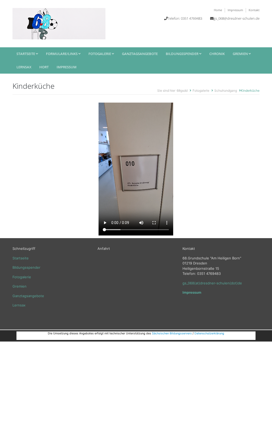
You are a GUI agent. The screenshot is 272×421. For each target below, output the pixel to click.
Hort (44, 67)
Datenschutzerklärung (209, 333)
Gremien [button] (241, 53)
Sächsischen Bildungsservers (172, 333)
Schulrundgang (225, 90)
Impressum (235, 10)
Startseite (20, 258)
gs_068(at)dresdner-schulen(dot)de (212, 283)
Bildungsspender (26, 267)
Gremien (19, 286)
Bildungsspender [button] (182, 53)
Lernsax (23, 67)
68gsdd (182, 90)
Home (218, 10)
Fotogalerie (100, 53)
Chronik (217, 53)
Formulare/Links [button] (62, 53)
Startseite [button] (26, 53)
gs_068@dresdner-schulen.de (237, 18)
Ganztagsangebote (140, 53)
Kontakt (254, 10)
